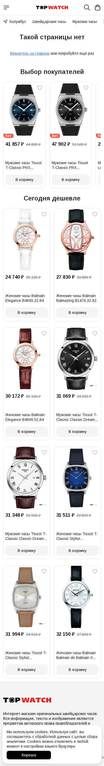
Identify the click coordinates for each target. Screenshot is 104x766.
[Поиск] (87, 7)
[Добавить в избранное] (40, 88)
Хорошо (28, 755)
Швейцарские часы (49, 21)
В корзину (24, 179)
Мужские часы (85, 21)
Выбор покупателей (52, 71)
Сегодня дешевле (52, 198)
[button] (24, 110)
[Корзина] (97, 7)
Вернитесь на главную (30, 53)
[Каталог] (6, 7)
